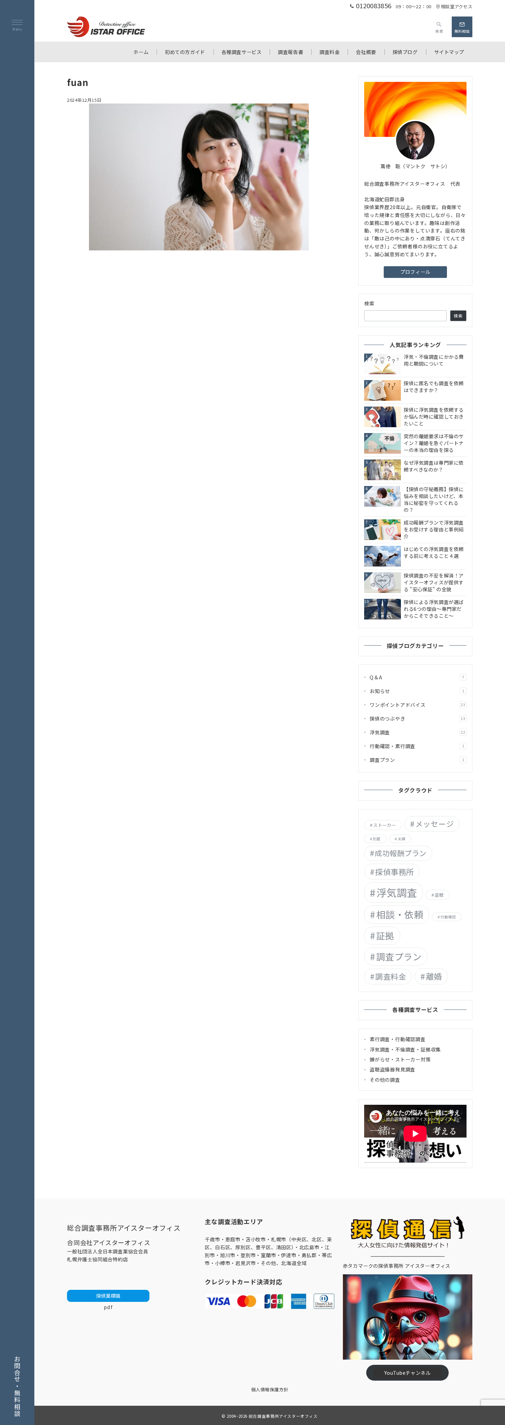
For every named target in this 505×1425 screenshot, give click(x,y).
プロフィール (415, 271)
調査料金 (390, 976)
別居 (376, 838)
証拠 (385, 935)
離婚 (434, 976)
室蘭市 (268, 1255)
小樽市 (222, 1263)
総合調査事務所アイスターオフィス (283, 1416)
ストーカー (384, 825)
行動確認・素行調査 (417, 746)
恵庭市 (232, 1239)
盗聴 (439, 895)
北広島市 (309, 1247)
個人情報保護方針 (269, 1389)
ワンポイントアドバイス (417, 704)
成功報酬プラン (400, 853)
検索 (369, 303)
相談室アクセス (456, 6)
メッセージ (434, 823)
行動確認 (448, 916)
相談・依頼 (400, 914)
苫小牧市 (256, 1239)
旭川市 (227, 1255)
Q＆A (417, 677)
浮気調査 (417, 732)
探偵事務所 (394, 871)
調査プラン (417, 759)
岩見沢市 (245, 1263)
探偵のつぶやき (417, 718)
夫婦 (401, 838)
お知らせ (417, 691)
